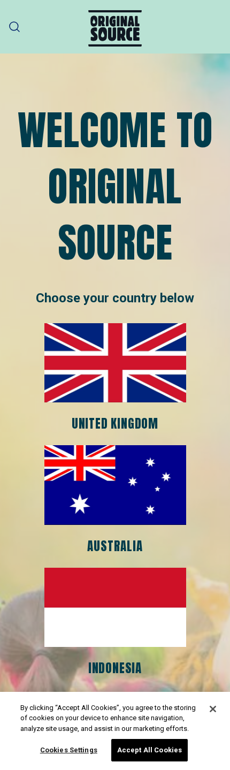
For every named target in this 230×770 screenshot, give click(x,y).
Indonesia (115, 668)
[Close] (213, 709)
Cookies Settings (68, 750)
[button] (14, 27)
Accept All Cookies (149, 750)
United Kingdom (115, 423)
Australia (114, 546)
